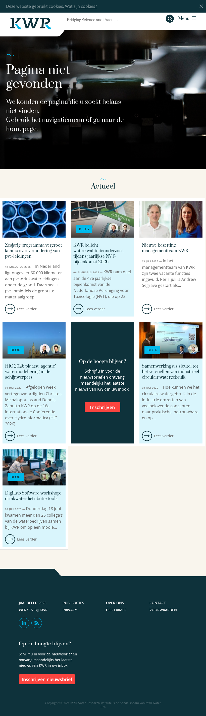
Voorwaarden (163, 609)
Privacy (70, 609)
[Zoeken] (170, 19)
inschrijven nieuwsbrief (47, 679)
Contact (157, 602)
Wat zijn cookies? (81, 6)
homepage (21, 129)
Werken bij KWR (33, 609)
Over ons (115, 602)
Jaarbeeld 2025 (32, 602)
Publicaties (73, 602)
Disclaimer (116, 609)
